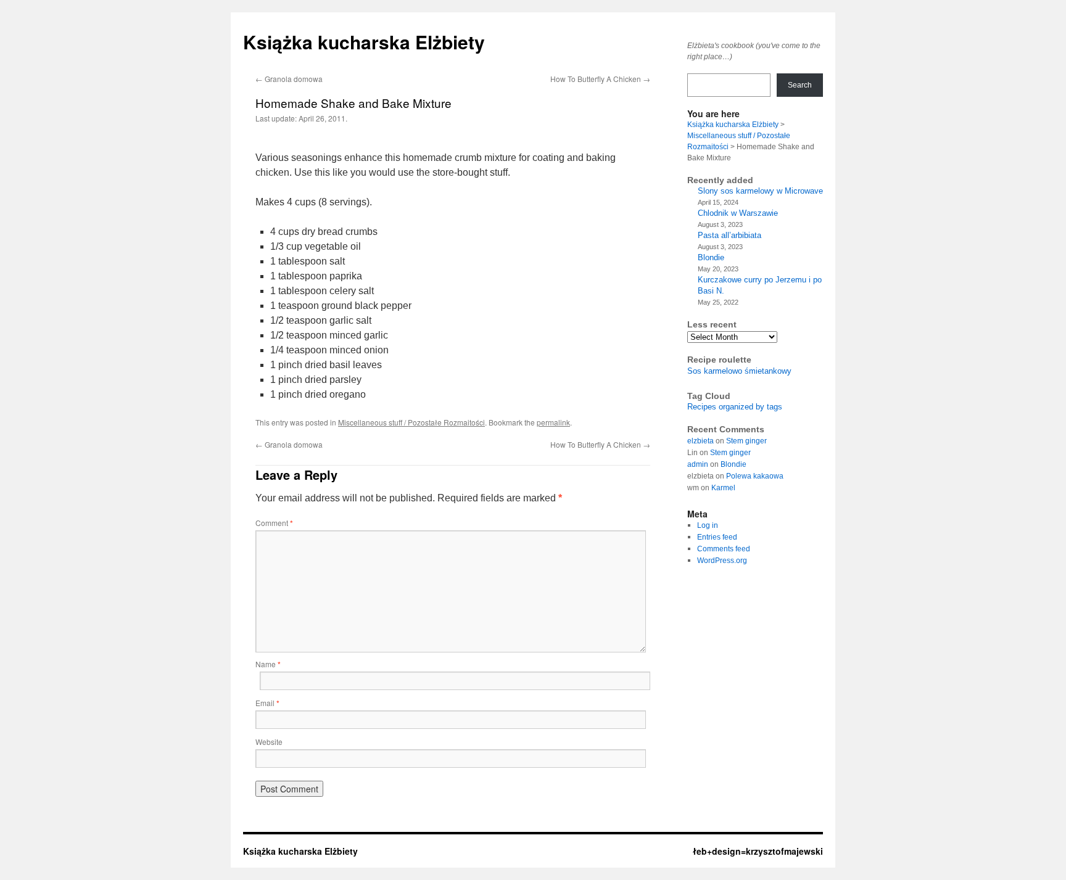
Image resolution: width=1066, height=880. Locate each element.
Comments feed (723, 549)
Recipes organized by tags (734, 406)
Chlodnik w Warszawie (738, 213)
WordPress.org (722, 560)
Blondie (711, 257)
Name (268, 664)
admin (697, 464)
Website (269, 741)
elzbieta (700, 441)
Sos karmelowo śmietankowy (739, 371)
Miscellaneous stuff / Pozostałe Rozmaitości (411, 422)
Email (267, 702)
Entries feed (717, 537)
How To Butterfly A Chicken (600, 78)
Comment (274, 522)
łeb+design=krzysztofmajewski (758, 851)
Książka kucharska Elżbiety (364, 41)
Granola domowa (289, 78)
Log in (707, 525)
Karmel (723, 487)
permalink (553, 422)
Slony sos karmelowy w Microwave (760, 190)
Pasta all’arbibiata (729, 235)
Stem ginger (746, 441)
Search (800, 85)
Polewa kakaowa (754, 476)
